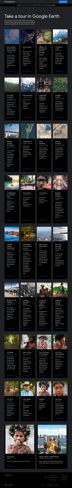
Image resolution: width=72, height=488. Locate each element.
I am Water (10, 352)
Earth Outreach (64, 479)
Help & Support (52, 479)
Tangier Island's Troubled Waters (49, 457)
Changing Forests (58, 96)
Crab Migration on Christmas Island (11, 194)
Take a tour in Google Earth (50, 477)
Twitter (8, 485)
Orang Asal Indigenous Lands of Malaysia (42, 303)
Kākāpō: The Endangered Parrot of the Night (43, 49)
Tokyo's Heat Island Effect (43, 245)
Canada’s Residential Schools (26, 302)
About (43, 485)
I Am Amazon (43, 193)
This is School (27, 193)
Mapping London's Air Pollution (10, 143)
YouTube (5, 485)
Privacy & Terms (49, 485)
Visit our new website (50, 5)
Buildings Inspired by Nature (58, 194)
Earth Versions (53, 475)
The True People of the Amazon (44, 353)
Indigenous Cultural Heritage (58, 302)
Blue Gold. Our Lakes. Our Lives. (58, 246)
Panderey (42, 399)
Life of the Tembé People (59, 353)
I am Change (27, 399)
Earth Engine (64, 477)
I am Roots (58, 399)
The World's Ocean (58, 48)
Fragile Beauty (27, 141)
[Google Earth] (9, 2)
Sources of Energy (58, 142)
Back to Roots (27, 352)
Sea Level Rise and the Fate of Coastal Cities (11, 49)
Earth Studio (64, 475)
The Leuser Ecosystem (10, 96)
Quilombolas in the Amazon (27, 245)
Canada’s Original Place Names (11, 246)
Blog (10, 485)
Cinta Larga (10, 457)
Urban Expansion (42, 142)
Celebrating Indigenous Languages (42, 97)
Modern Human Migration (11, 301)
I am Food (10, 399)
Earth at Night (27, 47)
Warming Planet (27, 95)
